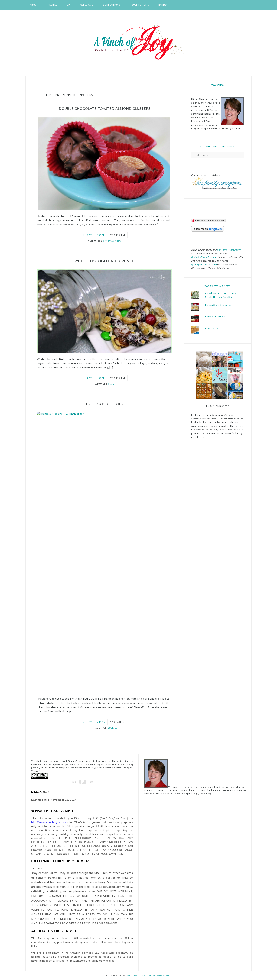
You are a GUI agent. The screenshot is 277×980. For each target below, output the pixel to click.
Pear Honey (211, 328)
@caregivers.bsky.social (204, 264)
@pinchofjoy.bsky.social (204, 257)
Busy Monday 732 (217, 406)
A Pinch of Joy (138, 41)
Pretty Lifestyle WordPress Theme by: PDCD (148, 975)
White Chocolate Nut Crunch (104, 261)
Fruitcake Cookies (104, 404)
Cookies (112, 728)
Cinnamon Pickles (215, 316)
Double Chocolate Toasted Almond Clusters (104, 108)
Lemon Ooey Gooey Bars (219, 304)
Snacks (112, 384)
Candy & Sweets (112, 241)
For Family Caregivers (229, 249)
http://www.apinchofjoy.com (48, 822)
